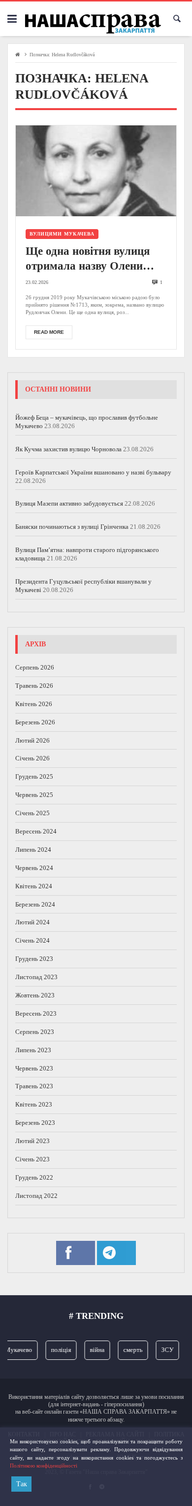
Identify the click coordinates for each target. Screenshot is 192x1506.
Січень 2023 (32, 1159)
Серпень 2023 (34, 1031)
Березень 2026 (35, 722)
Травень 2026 (34, 685)
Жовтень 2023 (35, 995)
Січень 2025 (32, 813)
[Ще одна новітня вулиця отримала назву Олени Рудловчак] (96, 170)
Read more (49, 332)
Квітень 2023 (33, 1104)
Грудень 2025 (34, 776)
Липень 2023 (33, 1050)
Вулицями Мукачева (62, 234)
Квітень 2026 (33, 704)
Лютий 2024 (32, 922)
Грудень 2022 (34, 1177)
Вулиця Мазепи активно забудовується (69, 503)
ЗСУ (164, 1349)
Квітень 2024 (33, 886)
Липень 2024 (33, 849)
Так (21, 1484)
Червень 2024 (34, 868)
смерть (129, 1349)
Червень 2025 (34, 794)
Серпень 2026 (34, 667)
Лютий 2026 (32, 740)
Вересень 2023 (36, 1013)
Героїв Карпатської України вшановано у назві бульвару (93, 472)
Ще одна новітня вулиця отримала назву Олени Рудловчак (88, 259)
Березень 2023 (35, 1122)
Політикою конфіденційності (43, 1465)
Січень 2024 (32, 940)
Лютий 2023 (32, 1141)
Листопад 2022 (36, 1195)
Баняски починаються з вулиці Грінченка (71, 526)
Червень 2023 (34, 1068)
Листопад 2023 (36, 977)
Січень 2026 (32, 758)
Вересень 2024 (36, 831)
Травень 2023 (34, 1086)
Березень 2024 (35, 904)
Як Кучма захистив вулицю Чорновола (68, 449)
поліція (57, 1349)
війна (93, 1349)
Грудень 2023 (34, 958)
